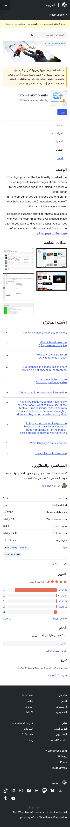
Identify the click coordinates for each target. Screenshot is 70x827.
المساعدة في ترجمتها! (15, 24)
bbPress (62, 762)
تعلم (64, 723)
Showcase (27, 695)
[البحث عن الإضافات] (32, 35)
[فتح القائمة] (5, 5)
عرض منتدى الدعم (56, 650)
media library (11, 547)
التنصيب (59, 141)
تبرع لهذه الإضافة (57, 675)
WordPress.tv (57, 740)
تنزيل (62, 112)
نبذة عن (62, 695)
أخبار (64, 701)
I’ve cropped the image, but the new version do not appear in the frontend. (44, 368)
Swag (28, 740)
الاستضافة (61, 706)
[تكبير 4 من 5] (29, 277)
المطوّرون (61, 734)
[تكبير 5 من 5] (29, 307)
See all (7, 618)
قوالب (30, 701)
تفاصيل (59, 124)
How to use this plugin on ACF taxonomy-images (51, 356)
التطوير (59, 149)
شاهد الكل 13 (9, 540)
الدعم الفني (60, 728)
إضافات (29, 706)
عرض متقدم (60, 563)
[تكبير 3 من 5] (29, 252)
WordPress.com (56, 750)
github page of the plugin (52, 233)
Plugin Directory (58, 14)
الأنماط (29, 712)
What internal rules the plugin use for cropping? (53, 344)
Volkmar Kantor (29, 100)
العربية (55, 782)
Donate (27, 734)
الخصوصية (61, 712)
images (23, 547)
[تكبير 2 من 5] (62, 275)
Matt (62, 756)
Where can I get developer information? (43, 392)
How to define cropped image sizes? (45, 333)
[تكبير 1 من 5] (62, 252)
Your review (60, 618)
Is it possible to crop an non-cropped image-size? (51, 381)
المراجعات (57, 133)
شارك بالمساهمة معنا (21, 723)
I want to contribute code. (51, 453)
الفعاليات (28, 728)
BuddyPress (59, 767)
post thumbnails (12, 554)
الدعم (60, 158)
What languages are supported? (48, 443)
